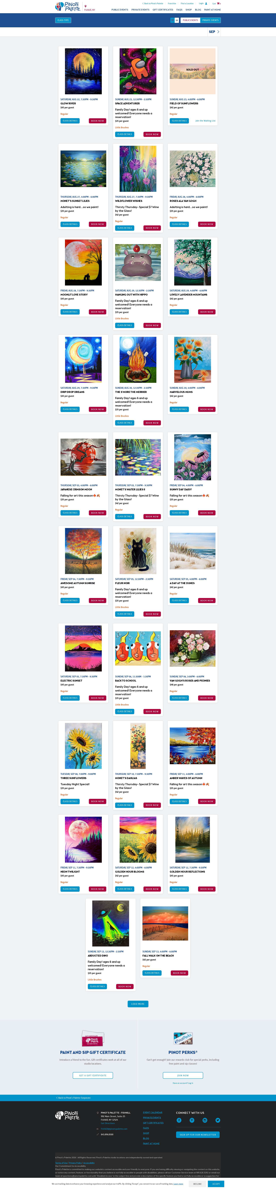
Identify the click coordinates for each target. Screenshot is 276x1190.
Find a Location (187, 3)
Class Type (63, 20)
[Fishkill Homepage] (68, 6)
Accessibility (89, 1163)
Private (210, 20)
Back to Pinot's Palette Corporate (74, 1097)
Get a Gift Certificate (93, 1075)
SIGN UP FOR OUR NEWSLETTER (198, 1134)
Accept (216, 1184)
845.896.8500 (107, 1134)
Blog (198, 9)
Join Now (183, 1075)
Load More (138, 1004)
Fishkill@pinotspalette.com (114, 1128)
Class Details (70, 120)
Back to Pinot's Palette (153, 3)
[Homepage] (76, 1115)
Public (190, 20)
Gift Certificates (163, 9)
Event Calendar (152, 1112)
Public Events (120, 9)
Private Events (141, 9)
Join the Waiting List (205, 120)
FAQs (179, 9)
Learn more (178, 1184)
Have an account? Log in (183, 1083)
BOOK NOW (97, 120)
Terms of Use (61, 1163)
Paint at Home (212, 9)
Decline (197, 1184)
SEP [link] (212, 32)
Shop (189, 9)
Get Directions (108, 1123)
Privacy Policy (75, 1163)
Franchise (172, 3)
